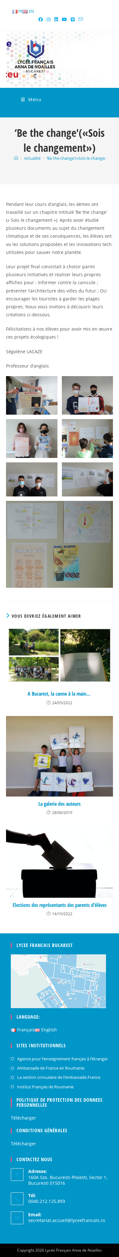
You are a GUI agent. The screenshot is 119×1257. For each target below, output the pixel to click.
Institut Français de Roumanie (45, 1087)
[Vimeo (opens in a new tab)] (72, 19)
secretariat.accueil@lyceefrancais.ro (66, 1220)
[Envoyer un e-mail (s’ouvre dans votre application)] (79, 19)
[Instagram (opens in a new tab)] (48, 19)
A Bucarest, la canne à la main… (60, 693)
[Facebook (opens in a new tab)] (40, 19)
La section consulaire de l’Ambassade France (58, 1077)
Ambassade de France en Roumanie (50, 1068)
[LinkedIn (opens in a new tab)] (56, 19)
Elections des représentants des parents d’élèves (60, 905)
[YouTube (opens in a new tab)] (64, 19)
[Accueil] (16, 158)
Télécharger (23, 1118)
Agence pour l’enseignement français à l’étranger (62, 1059)
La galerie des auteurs (59, 803)
